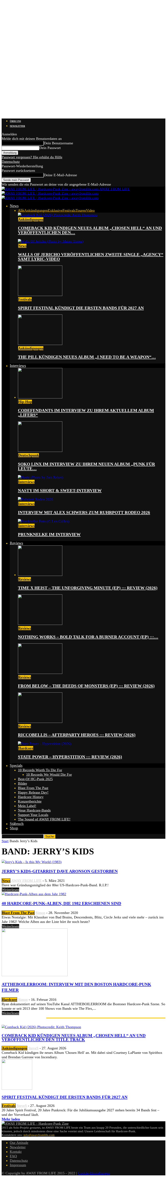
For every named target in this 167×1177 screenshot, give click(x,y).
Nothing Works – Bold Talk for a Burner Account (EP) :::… (88, 636)
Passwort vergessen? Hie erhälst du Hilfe (32, 157)
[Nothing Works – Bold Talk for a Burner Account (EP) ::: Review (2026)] (40, 624)
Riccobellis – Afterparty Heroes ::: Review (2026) (76, 734)
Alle (21, 210)
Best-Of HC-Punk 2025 (35, 779)
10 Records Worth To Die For (40, 770)
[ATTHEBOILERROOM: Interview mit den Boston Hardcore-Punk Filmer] (35, 975)
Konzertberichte (30, 801)
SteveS (33, 1048)
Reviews (16, 543)
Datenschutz (11, 162)
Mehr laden (11, 1119)
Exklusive (55, 210)
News (14, 206)
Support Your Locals (33, 815)
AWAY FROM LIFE (26, 881)
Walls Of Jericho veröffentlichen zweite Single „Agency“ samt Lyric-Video (90, 256)
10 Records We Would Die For (49, 774)
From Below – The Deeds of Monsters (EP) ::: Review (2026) (86, 685)
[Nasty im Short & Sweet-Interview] (40, 477)
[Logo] (50, 193)
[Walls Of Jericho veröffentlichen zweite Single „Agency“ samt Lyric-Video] (51, 241)
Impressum (18, 1165)
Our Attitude (19, 1143)
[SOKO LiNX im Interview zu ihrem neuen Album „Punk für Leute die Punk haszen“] (40, 451)
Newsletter (17, 126)
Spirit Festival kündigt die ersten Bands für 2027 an (81, 308)
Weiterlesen (10, 890)
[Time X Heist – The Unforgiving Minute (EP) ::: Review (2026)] (40, 575)
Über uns (15, 121)
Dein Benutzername (58, 143)
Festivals (69, 210)
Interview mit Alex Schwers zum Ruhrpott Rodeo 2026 (84, 512)
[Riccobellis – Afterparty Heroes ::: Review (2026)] (40, 722)
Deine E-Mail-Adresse (60, 175)
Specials (16, 765)
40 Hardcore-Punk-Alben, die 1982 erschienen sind (61, 903)
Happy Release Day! (33, 792)
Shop (14, 828)
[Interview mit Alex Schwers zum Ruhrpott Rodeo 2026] (35, 499)
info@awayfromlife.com (39, 1135)
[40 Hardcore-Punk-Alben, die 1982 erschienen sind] (34, 894)
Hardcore (25, 748)
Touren (81, 210)
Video (90, 210)
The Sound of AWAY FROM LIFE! (44, 819)
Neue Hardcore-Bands (34, 810)
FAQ (13, 1156)
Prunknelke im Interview (49, 534)
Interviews (18, 365)
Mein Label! (27, 806)
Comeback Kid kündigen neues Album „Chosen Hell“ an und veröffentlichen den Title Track (74, 1037)
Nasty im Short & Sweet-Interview (60, 490)
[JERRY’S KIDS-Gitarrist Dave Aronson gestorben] (32, 862)
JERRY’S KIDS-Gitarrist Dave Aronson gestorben (60, 871)
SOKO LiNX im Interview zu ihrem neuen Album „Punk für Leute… (86, 466)
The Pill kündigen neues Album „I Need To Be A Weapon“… (87, 357)
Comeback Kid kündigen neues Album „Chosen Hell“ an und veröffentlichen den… (90, 230)
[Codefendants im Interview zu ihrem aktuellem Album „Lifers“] (40, 397)
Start (5, 841)
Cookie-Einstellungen (94, 1173)
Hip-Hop (25, 402)
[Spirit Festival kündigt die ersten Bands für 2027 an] (40, 295)
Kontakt (16, 1152)
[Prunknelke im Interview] (43, 521)
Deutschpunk (28, 455)
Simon (40, 913)
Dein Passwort (50, 148)
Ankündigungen (36, 210)
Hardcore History (31, 797)
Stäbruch (17, 823)
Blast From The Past (33, 788)
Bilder (22, 783)
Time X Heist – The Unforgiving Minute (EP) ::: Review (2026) (87, 587)
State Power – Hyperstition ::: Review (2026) (70, 756)
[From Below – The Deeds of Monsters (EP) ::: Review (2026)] (40, 673)
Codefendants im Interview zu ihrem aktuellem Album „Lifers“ (86, 412)
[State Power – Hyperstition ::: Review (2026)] (44, 744)
